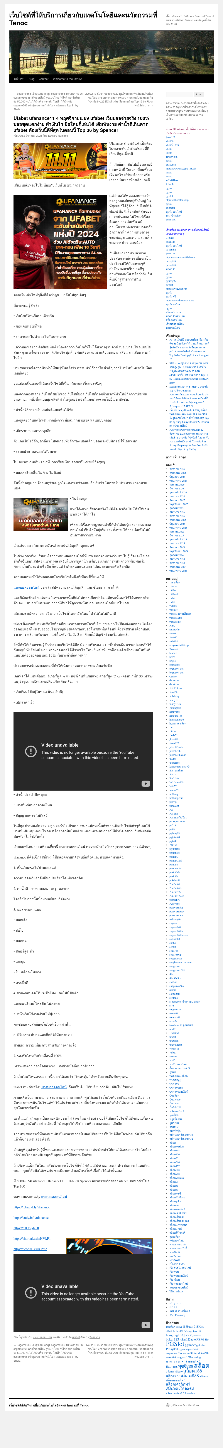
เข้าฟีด (173, 1307)
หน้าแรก (19, 79)
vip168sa (174, 1048)
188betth (170, 207)
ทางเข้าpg (175, 1080)
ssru (171, 1005)
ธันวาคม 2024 (177, 547)
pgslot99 (173, 864)
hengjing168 (175, 715)
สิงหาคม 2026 (177, 468)
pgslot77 (173, 856)
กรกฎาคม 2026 (177, 472)
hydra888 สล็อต (177, 723)
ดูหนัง (169, 292)
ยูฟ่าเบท (174, 1123)
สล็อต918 (174, 1174)
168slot (173, 586)
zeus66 (173, 1056)
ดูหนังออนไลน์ (174, 211)
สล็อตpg (173, 1185)
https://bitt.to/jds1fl (26, 1228)
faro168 (173, 692)
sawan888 (174, 939)
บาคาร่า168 (176, 1087)
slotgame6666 (176, 986)
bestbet (173, 653)
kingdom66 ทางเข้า (180, 766)
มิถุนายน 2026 (177, 476)
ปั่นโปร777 (175, 1107)
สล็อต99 (173, 1181)
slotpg (169, 176)
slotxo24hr (174, 993)
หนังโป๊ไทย (172, 180)
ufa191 (173, 1029)
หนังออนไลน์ (176, 1240)
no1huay (173, 794)
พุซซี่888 (174, 1115)
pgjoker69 (174, 837)
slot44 (169, 153)
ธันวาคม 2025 (177, 500)
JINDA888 (171, 156)
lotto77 (173, 786)
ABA (172, 625)
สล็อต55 (173, 1158)
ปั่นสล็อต (174, 1095)
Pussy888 (174, 903)
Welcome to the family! (67, 79)
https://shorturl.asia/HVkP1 (32, 1238)
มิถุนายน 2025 (177, 523)
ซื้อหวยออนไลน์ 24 (179, 1068)
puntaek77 (174, 899)
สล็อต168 (174, 1150)
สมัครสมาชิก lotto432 (181, 1134)
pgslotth (173, 876)
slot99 (169, 149)
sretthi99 (173, 997)
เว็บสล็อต (174, 1279)
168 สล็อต (174, 582)
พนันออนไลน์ (176, 1111)
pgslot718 (174, 852)
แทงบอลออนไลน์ (26, 587)
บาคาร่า (170, 269)
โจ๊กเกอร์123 (176, 1291)
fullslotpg (174, 696)
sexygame (174, 966)
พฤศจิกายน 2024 (178, 551)
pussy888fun (176, 907)
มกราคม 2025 (177, 543)
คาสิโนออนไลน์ (178, 1064)
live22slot (174, 778)
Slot (171, 974)
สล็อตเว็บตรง (173, 312)
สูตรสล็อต (174, 1236)
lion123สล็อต (176, 770)
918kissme (175, 621)
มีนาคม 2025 (176, 535)
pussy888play (176, 911)
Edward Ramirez (58, 135)
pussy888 (171, 164)
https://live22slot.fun (176, 288)
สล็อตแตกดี (175, 1228)
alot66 (172, 633)
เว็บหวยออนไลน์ (175, 324)
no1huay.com (176, 798)
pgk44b (173, 841)
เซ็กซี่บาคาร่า (177, 1264)
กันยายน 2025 (177, 512)
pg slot (169, 196)
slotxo (169, 172)
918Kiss (173, 609)
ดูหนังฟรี (171, 296)
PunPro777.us (176, 895)
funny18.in (175, 704)
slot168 (170, 141)
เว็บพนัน (174, 1271)
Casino (173, 676)
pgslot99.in (175, 868)
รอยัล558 (174, 1127)
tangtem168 (175, 1009)
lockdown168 (176, 782)
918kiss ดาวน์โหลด (180, 613)
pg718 (172, 825)
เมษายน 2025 (176, 531)
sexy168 (173, 950)
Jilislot (172, 731)
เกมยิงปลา (175, 1256)
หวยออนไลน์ (173, 327)
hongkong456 (176, 719)
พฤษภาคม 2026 (178, 480)
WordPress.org (177, 1315)
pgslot (169, 160)
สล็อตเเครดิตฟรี (178, 1224)
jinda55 (188, 1335)
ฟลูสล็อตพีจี (175, 1119)
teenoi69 (173, 1013)
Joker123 (174, 743)
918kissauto (175, 617)
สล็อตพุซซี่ (175, 1193)
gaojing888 (175, 707)
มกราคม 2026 (177, 496)
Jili (170, 727)
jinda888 (173, 739)
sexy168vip (175, 954)
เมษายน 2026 (176, 484)
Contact (44, 79)
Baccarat (173, 649)
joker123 (170, 137)
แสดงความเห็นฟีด (179, 1311)
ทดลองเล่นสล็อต (178, 1076)
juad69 (172, 758)
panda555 (174, 805)
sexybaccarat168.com (180, 962)
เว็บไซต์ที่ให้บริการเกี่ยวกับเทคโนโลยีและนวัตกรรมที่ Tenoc (83, 18)
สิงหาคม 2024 (177, 562)
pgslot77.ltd (175, 860)
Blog (31, 79)
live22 (172, 774)
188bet (172, 590)
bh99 (172, 656)
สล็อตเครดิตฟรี (177, 1213)
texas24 (173, 1021)
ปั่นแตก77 (175, 1103)
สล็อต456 (174, 1154)
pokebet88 (174, 880)
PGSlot (173, 845)
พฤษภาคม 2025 (178, 527)
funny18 (173, 700)
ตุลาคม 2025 (176, 508)
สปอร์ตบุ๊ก (175, 1130)
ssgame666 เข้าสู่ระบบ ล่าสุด (184, 1001)
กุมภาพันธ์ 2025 (178, 539)
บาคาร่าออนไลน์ (175, 316)
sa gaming (171, 249)
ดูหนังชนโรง (173, 304)
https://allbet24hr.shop (177, 200)
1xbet (172, 598)
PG (171, 809)
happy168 (174, 711)
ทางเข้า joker (173, 215)
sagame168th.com (178, 935)
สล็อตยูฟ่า (175, 1201)
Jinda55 (173, 735)
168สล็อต (170, 1326)
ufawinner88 (175, 1044)
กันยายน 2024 (177, 559)
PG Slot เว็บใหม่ (178, 817)
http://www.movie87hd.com (180, 257)
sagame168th (176, 931)
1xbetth (170, 184)
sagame (173, 923)
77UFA (173, 606)
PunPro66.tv (175, 888)
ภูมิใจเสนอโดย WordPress (184, 1405)
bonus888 (174, 664)
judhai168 (174, 762)
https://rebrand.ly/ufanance (32, 1207)
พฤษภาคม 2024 (178, 570)
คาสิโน (173, 1060)
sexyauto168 (175, 958)
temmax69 (174, 1017)
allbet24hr (174, 629)
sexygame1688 (177, 970)
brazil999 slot (176, 668)
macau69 (174, 790)
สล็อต (172, 1142)
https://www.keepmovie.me (180, 300)
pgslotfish (174, 872)
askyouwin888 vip (179, 645)
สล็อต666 (174, 1162)
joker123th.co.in (177, 754)
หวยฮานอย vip (177, 1244)
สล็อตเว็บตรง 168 (179, 1221)
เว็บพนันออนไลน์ (178, 1275)
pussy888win (176, 915)
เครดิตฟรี (174, 1260)
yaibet (172, 1052)
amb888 (173, 641)
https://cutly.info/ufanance (31, 1217)
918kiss (170, 237)
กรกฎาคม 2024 (177, 566)
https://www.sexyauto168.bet (181, 168)
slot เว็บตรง (172, 145)
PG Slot (173, 813)
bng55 (172, 660)
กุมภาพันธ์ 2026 (178, 492)
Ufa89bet (174, 1033)
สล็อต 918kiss (176, 1146)
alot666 (173, 637)
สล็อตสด (174, 1205)
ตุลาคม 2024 (176, 555)
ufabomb (174, 1040)
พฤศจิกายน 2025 (178, 504)
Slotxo (172, 989)
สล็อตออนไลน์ (174, 320)
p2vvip (173, 801)
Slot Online (175, 978)
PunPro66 (174, 884)
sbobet (172, 942)
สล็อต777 (174, 1166)
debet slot (174, 680)
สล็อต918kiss (176, 1177)
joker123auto (176, 747)
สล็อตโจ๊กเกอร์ (177, 1232)
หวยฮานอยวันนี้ (178, 1248)
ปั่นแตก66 (175, 1099)
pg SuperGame (177, 821)
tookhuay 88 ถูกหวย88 (181, 1025)
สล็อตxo (173, 1189)
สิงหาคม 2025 (177, 515)
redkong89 (175, 919)
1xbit (172, 602)
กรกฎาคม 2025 (177, 519)
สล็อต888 (174, 1170)
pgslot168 (174, 848)
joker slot (171, 219)
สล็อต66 (170, 1371)
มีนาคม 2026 (176, 488)
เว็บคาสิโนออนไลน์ (180, 1268)
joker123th (175, 751)
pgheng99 (171, 280)
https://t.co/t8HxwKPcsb (30, 1248)
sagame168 (175, 927)
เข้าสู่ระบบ (175, 1303)
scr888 (172, 946)
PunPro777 (175, 892)
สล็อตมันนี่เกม (177, 1197)
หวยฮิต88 (174, 1252)
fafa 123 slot (175, 688)
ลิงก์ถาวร (95, 1337)
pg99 (172, 829)
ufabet (76, 1337)
